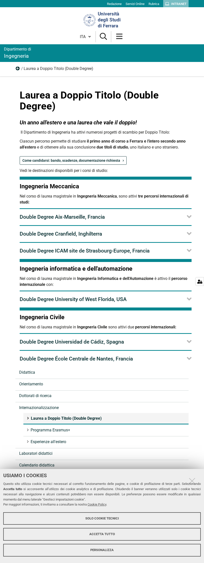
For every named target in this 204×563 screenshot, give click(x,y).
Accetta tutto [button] (102, 534)
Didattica (27, 372)
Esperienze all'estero (48, 441)
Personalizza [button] (102, 550)
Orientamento (31, 384)
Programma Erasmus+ (50, 430)
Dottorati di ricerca (35, 395)
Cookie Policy (97, 504)
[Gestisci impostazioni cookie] (199, 281)
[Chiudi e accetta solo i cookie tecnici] (192, 481)
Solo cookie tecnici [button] (102, 518)
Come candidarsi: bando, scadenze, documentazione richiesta (71, 160)
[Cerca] (103, 36)
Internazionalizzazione (17, 70)
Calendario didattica (36, 465)
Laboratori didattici (35, 453)
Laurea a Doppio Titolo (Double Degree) (66, 418)
